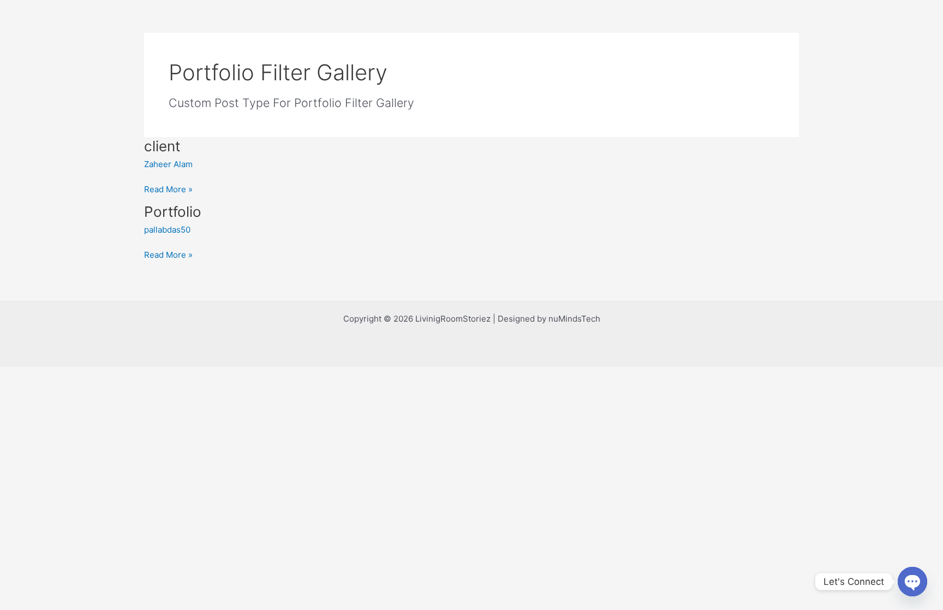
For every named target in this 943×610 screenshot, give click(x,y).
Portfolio (172, 211)
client (162, 146)
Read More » (168, 188)
